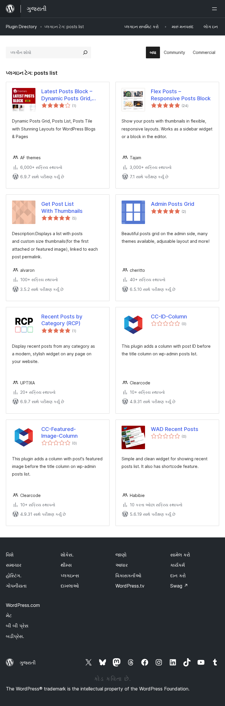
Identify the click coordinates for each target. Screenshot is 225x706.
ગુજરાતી (28, 663)
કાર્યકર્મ (177, 565)
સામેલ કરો (180, 555)
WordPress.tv (129, 586)
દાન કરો (178, 575)
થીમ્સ (66, 565)
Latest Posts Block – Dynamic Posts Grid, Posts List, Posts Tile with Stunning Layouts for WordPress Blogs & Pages (69, 95)
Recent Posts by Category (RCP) (61, 319)
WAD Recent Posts (174, 429)
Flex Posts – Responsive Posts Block (181, 94)
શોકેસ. (67, 555)
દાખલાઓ (70, 586)
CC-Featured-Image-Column (59, 432)
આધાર (121, 565)
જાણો (121, 555)
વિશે (9, 555)
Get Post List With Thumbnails (62, 207)
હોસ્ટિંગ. (13, 575)
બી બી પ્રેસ (17, 626)
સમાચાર (13, 565)
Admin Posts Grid (172, 204)
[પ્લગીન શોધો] (85, 52)
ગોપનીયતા (16, 586)
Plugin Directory (21, 26)
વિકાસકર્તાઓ (128, 575)
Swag (179, 586)
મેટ (9, 615)
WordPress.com (23, 605)
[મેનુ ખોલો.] (215, 9)
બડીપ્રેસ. (15, 636)
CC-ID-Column (169, 316)
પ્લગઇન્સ (70, 575)
